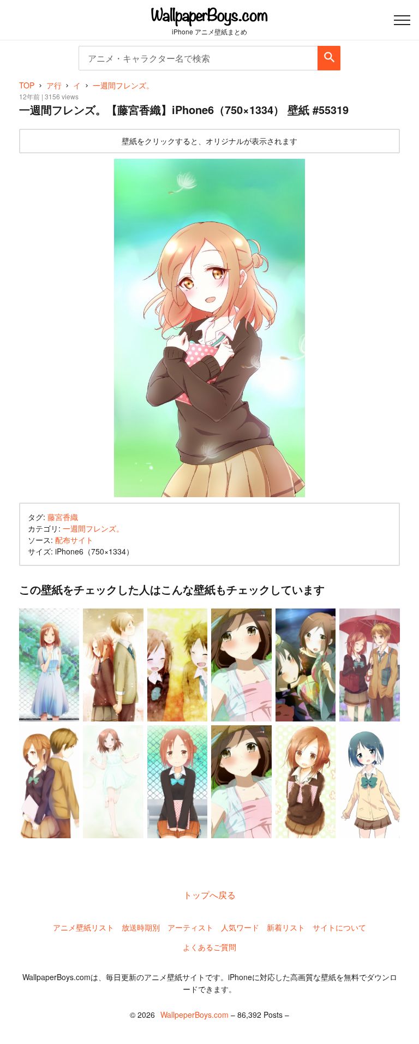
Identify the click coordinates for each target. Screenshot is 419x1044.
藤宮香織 (62, 516)
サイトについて (339, 927)
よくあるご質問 (209, 946)
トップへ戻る (209, 894)
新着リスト (286, 927)
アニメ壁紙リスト (83, 927)
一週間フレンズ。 (93, 528)
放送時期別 (141, 927)
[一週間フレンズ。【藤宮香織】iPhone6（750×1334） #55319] (209, 328)
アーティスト (190, 927)
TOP (26, 85)
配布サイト (74, 539)
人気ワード (240, 927)
